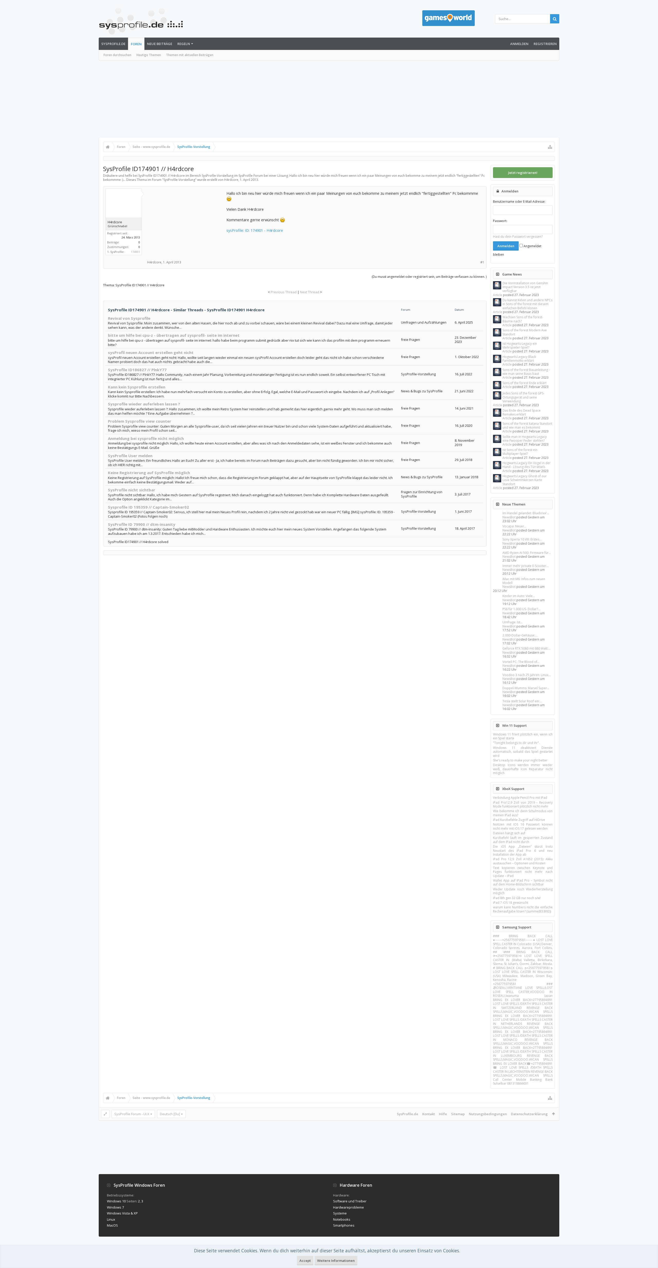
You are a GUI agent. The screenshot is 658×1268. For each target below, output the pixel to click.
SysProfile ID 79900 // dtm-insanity (141, 524)
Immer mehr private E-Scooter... (525, 566)
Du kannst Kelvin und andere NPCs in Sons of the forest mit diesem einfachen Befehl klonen (527, 304)
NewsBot (509, 517)
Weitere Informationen (336, 1260)
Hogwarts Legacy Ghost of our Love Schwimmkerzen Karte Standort (524, 480)
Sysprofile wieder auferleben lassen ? (144, 403)
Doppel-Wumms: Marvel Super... (525, 688)
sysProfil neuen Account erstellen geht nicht (151, 352)
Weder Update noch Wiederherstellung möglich (523, 891)
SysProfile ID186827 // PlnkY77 (137, 369)
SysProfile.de (113, 43)
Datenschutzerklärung (529, 1114)
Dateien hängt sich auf (509, 833)
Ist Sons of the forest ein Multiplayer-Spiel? (519, 452)
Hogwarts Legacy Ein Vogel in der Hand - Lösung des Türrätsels (526, 465)
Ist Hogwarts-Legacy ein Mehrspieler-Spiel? (519, 345)
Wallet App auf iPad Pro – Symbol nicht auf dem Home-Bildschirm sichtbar (523, 882)
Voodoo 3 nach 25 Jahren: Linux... (526, 675)
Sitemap (458, 1114)
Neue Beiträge (159, 43)
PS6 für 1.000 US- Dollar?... (521, 609)
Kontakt (428, 1114)
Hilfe (443, 1114)
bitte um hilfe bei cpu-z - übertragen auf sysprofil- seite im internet (174, 335)
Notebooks (341, 1219)
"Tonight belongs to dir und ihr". (516, 743)
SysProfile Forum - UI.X (131, 1114)
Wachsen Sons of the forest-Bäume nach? (522, 319)
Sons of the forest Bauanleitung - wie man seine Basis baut (526, 372)
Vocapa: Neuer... (514, 526)
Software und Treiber (350, 1201)
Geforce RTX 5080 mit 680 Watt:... (526, 648)
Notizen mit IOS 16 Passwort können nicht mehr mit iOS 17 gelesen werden (523, 826)
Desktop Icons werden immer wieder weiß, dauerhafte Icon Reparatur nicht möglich (523, 769)
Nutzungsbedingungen (488, 1114)
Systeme (340, 1213)
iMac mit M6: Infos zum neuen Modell (523, 581)
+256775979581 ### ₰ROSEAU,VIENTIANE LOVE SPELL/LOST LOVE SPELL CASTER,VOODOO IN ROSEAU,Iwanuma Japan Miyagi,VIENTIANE (523, 992)
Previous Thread (284, 292)
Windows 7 (115, 1207)
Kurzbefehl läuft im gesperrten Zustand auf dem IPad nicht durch (523, 840)
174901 (135, 252)
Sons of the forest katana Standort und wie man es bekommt (527, 425)
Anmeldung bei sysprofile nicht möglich (146, 438)
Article (497, 295)
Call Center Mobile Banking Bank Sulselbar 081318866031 (523, 1081)
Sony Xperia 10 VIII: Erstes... (522, 539)
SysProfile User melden (130, 455)
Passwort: (500, 221)
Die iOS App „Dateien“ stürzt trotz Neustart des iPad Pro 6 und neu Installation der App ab (523, 850)
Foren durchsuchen (117, 55)
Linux (111, 1219)
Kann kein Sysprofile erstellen (136, 386)
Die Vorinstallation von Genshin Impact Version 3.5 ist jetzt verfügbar (525, 287)
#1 (482, 262)
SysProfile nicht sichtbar (131, 489)
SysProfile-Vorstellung (179, 180)
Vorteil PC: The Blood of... (521, 662)
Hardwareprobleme (348, 1207)
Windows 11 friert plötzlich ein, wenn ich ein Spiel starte (523, 736)
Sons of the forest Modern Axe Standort (524, 332)
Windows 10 (116, 1201)
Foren (136, 44)
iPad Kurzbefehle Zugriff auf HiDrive (519, 820)
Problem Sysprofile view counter (139, 421)
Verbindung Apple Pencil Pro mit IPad (520, 797)
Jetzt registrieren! (522, 172)
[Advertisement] (329, 99)
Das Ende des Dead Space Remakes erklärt (521, 412)
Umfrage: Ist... (512, 622)
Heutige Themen (148, 55)
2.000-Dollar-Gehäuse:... (519, 635)
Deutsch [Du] (170, 1114)
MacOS (112, 1225)
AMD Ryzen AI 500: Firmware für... (526, 553)
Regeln (183, 43)
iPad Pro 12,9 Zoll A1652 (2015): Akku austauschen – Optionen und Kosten (523, 861)
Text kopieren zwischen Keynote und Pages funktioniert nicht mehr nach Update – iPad (523, 872)
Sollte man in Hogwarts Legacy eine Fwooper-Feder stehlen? (524, 439)
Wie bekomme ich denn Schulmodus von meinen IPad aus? (523, 813)
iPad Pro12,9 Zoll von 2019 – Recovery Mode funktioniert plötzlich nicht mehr (523, 804)
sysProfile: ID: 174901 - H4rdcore (254, 230)
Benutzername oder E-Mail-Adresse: (519, 201)
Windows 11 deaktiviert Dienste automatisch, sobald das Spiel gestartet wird (523, 752)
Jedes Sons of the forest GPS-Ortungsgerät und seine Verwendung (523, 397)
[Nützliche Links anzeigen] (550, 147)
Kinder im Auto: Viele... (518, 596)
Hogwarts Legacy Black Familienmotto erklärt (519, 358)
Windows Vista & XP (122, 1213)
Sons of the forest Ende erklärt (524, 383)
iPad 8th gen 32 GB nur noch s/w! (517, 898)
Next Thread (309, 292)
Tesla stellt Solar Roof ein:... (522, 701)
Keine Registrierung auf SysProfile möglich (149, 472)
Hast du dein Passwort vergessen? (518, 236)
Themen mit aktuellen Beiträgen (189, 55)
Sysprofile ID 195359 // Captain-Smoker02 (148, 507)
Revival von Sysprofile (129, 318)
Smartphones (343, 1225)
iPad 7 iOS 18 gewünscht (510, 902)
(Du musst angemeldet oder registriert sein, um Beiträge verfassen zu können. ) (429, 276)
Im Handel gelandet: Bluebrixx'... (525, 513)
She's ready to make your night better (520, 760)
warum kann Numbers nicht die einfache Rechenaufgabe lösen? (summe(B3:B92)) (523, 909)
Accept (305, 1260)
